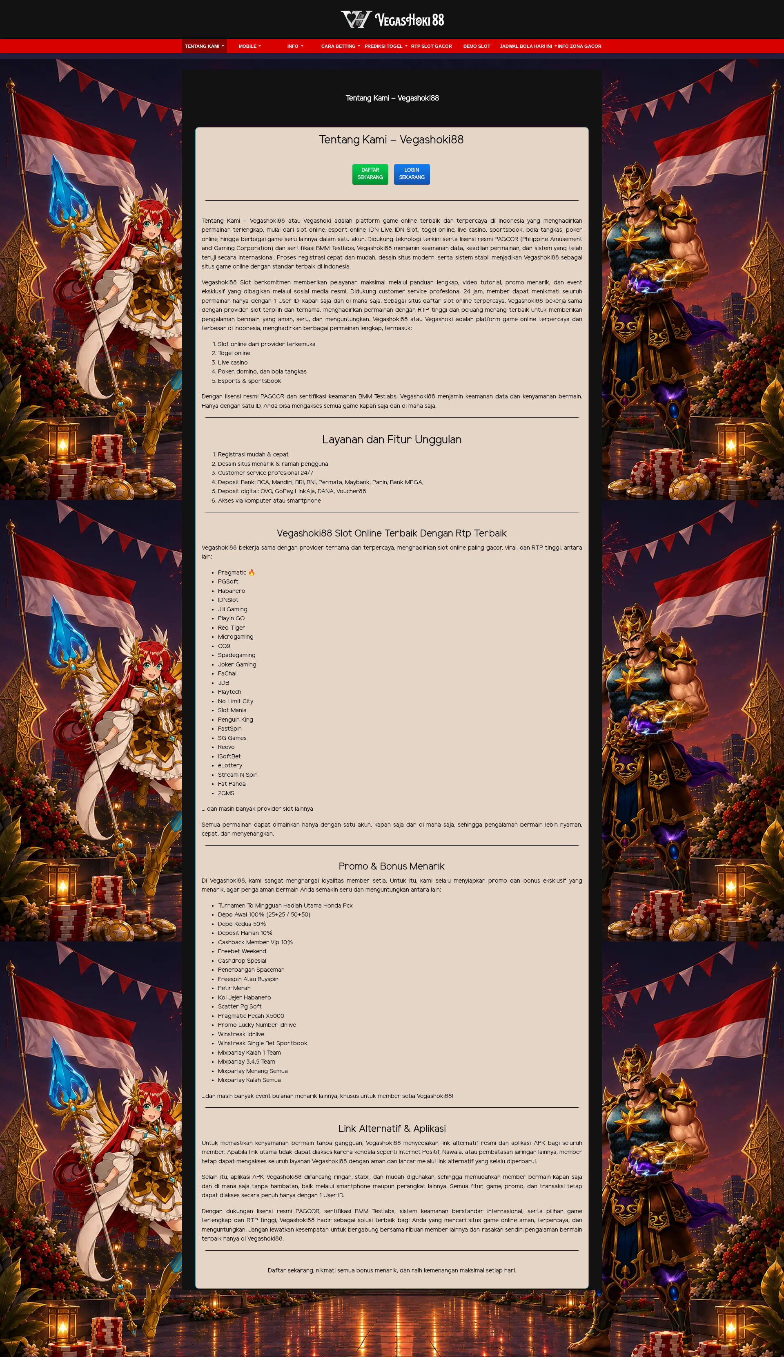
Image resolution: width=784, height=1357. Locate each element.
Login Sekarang (412, 174)
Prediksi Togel (384, 46)
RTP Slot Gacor (431, 46)
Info (293, 46)
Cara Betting (339, 46)
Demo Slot (476, 46)
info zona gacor (579, 46)
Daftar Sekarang (370, 174)
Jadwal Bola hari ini (526, 46)
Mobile (248, 46)
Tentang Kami (202, 46)
